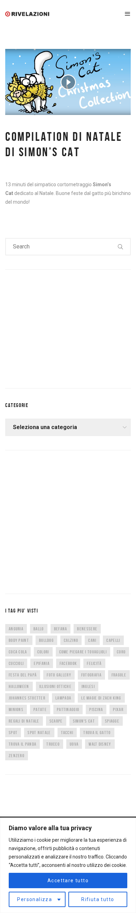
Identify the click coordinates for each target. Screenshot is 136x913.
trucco (53, 744)
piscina (96, 709)
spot (13, 732)
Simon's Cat (84, 721)
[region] (68, 865)
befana (60, 628)
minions (16, 709)
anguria (16, 628)
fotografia (91, 674)
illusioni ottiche (55, 686)
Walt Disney (100, 744)
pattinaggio (68, 709)
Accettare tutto (68, 880)
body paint (19, 640)
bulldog (46, 640)
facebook (68, 663)
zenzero (16, 755)
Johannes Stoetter (27, 698)
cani (92, 640)
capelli (113, 640)
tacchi (67, 732)
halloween (19, 686)
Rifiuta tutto (97, 899)
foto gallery (59, 674)
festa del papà (23, 674)
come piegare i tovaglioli (83, 651)
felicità (94, 663)
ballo (38, 628)
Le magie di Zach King (101, 698)
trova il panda (22, 744)
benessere (87, 628)
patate (40, 709)
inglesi (88, 686)
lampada (63, 698)
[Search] (121, 246)
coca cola (18, 651)
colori (43, 651)
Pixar (118, 709)
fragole (119, 674)
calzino (71, 640)
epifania (41, 663)
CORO (121, 651)
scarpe (56, 721)
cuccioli (16, 663)
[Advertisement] (57, 327)
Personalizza (34, 899)
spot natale (39, 732)
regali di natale (24, 721)
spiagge (112, 721)
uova (74, 744)
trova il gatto (97, 732)
